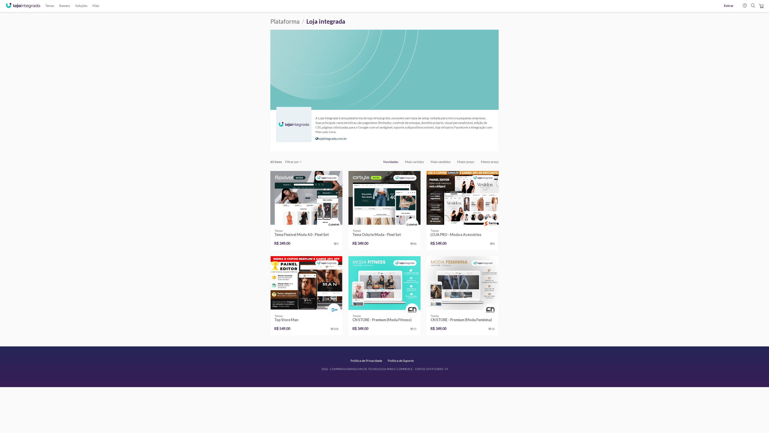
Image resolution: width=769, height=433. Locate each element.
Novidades (390, 162)
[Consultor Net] (411, 309)
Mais (95, 5)
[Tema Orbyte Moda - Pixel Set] (384, 198)
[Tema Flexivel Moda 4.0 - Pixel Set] (306, 198)
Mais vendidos (441, 162)
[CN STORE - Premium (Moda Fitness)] (384, 283)
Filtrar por (292, 162)
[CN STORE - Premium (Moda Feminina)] (463, 283)
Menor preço (490, 162)
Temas (49, 5)
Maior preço (465, 162)
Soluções (81, 5)
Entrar (729, 5)
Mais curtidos (414, 162)
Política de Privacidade (366, 360)
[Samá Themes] (489, 220)
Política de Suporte (401, 360)
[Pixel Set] (333, 220)
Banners (64, 5)
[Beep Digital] (333, 306)
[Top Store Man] (306, 283)
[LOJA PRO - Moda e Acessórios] (463, 198)
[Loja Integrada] (23, 6)
